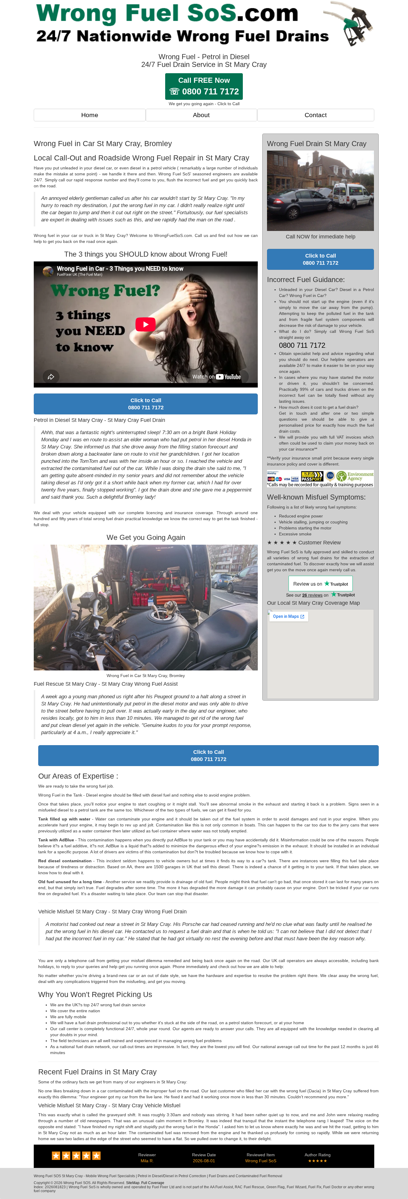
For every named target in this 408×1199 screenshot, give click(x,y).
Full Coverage (152, 1183)
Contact (316, 114)
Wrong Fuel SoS (260, 1160)
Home (89, 114)
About (201, 114)
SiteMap (132, 1183)
